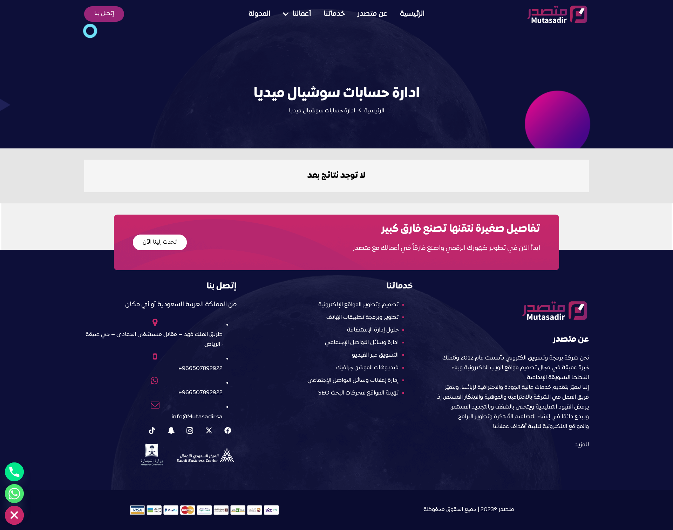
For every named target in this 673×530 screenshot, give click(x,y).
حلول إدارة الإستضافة (373, 330)
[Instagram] (190, 430)
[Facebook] (228, 430)
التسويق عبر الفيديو (375, 355)
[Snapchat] (171, 430)
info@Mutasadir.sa (197, 416)
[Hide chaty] (14, 515)
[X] (209, 430)
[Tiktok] (152, 430)
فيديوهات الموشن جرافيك (367, 367)
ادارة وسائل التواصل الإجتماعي (362, 342)
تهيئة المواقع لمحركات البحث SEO (358, 393)
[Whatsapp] (14, 493)
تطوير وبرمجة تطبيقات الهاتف (362, 317)
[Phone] (14, 471)
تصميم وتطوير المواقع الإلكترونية (358, 304)
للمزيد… (580, 444)
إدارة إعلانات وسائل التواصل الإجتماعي (353, 380)
